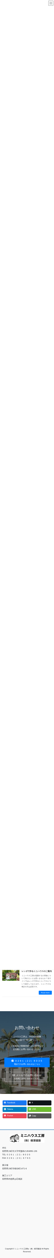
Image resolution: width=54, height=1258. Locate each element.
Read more (45, 993)
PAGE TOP (50, 1217)
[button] (27, 1062)
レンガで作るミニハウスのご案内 (37, 971)
